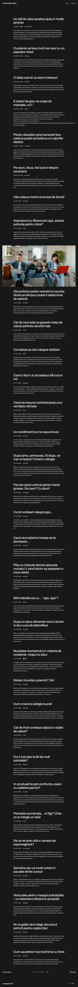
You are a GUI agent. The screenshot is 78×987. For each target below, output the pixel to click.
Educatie (25, 516)
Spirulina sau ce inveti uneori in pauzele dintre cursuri (34, 869)
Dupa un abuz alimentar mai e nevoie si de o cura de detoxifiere (38, 623)
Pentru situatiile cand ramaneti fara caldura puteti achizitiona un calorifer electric (38, 138)
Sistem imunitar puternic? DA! (33, 680)
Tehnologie (26, 492)
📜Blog (25, 658)
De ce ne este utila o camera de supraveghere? (34, 842)
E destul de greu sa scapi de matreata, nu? (32, 103)
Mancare (25, 436)
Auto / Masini (26, 848)
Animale (27, 56)
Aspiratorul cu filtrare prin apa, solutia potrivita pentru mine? (38, 222)
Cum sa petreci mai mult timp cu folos (38, 952)
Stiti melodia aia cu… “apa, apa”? (36, 598)
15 (47, 972)
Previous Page (6, 972)
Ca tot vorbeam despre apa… (33, 512)
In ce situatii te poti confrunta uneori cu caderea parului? (37, 785)
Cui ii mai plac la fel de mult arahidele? (31, 758)
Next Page (73, 972)
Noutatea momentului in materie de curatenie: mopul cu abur (37, 652)
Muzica (25, 602)
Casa (24, 228)
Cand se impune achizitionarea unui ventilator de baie (37, 404)
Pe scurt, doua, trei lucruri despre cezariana (35, 169)
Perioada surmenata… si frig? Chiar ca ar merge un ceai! (37, 815)
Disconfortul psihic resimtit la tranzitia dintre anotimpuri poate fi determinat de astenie (38, 295)
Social (26, 109)
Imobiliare (27, 146)
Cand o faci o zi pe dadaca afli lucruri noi (38, 377)
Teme (24, 330)
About (67, 3)
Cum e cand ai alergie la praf (32, 704)
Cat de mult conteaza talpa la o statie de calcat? (38, 729)
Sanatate (27, 81)
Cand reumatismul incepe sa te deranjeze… (34, 539)
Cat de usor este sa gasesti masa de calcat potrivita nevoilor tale (37, 324)
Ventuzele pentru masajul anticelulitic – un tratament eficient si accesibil (38, 897)
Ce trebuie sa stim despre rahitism (36, 349)
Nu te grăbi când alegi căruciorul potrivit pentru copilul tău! (35, 926)
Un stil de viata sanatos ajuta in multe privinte (38, 20)
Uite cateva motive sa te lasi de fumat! (39, 197)
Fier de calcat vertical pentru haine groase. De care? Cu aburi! (36, 486)
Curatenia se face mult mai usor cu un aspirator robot (38, 50)
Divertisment (28, 26)
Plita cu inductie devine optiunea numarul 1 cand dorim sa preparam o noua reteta (38, 568)
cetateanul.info (9, 3)
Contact (73, 3)
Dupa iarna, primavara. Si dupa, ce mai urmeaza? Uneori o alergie (36, 457)
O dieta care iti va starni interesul (35, 77)
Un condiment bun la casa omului (36, 432)
